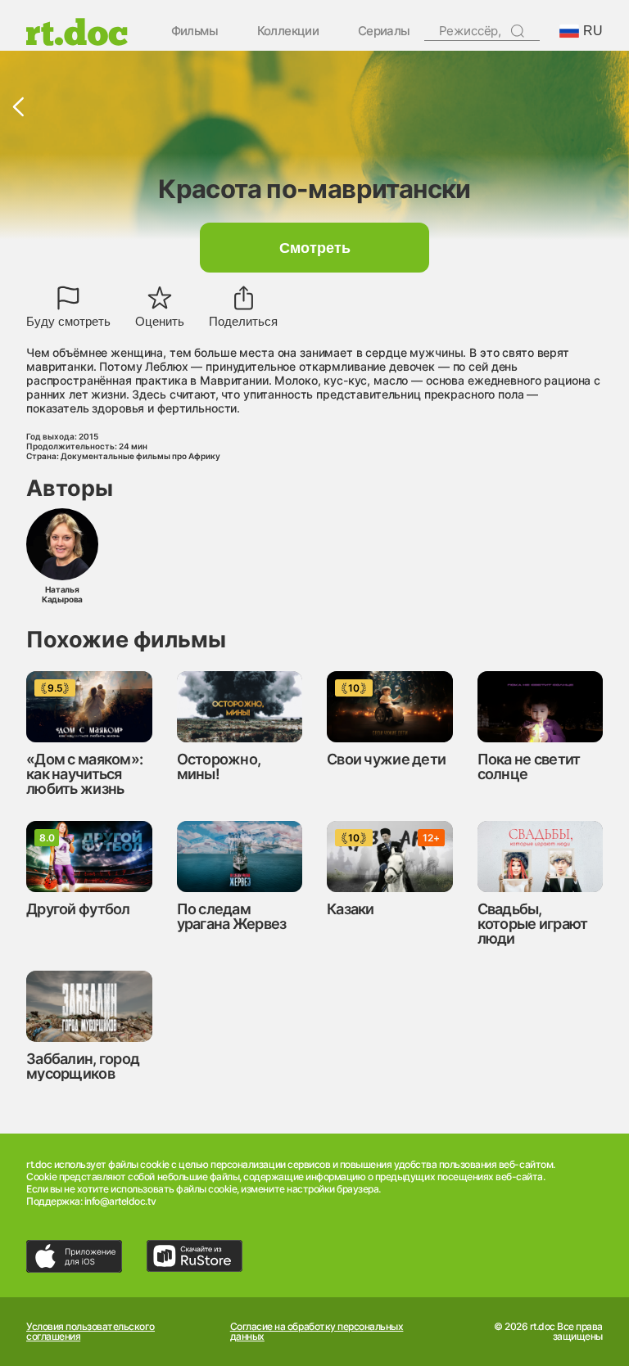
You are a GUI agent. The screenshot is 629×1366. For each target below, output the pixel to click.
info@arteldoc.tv (120, 1201)
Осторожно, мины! (219, 766)
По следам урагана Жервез (232, 916)
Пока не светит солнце (529, 766)
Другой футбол (78, 908)
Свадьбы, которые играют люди (532, 923)
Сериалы (384, 31)
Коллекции (288, 31)
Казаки (350, 908)
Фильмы (194, 31)
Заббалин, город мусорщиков (82, 1066)
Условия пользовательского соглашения (90, 1331)
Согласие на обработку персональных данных (317, 1331)
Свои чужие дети (386, 759)
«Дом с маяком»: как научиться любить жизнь (84, 774)
